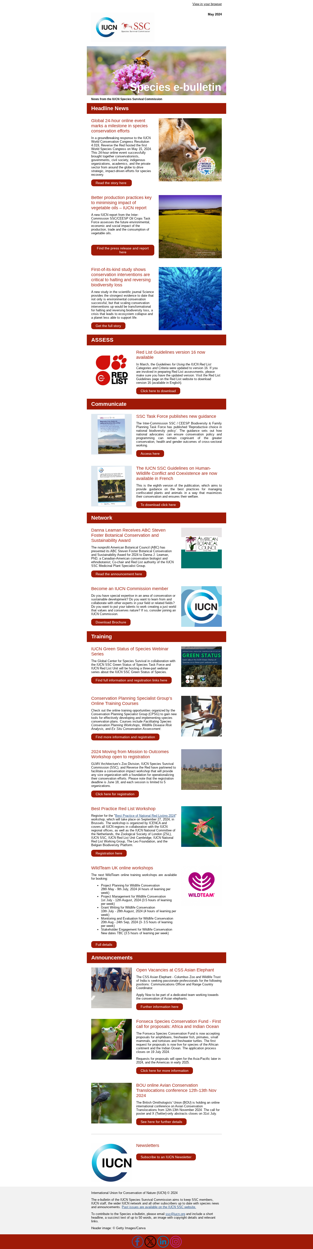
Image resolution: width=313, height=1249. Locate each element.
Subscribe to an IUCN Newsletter (166, 1157)
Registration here (109, 853)
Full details (104, 944)
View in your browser (207, 4)
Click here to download (158, 391)
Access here (150, 453)
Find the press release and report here (123, 250)
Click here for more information (165, 1071)
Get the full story (108, 326)
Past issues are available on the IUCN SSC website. (159, 1207)
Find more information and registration (125, 737)
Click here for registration (115, 794)
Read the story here (111, 183)
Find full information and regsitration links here (131, 680)
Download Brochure (111, 622)
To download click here (158, 505)
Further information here (160, 1007)
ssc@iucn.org (175, 1214)
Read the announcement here (119, 574)
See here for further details (161, 1122)
